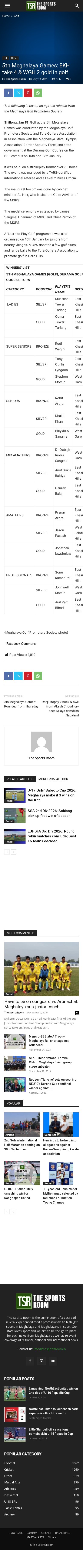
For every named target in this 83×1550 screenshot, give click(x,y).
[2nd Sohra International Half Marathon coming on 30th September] (22, 1124)
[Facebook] (8, 93)
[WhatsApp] (38, 93)
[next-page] (13, 852)
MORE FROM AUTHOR (53, 779)
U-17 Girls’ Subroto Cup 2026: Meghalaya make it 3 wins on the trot (52, 795)
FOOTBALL (16, 1533)
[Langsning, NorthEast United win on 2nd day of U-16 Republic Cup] (15, 1393)
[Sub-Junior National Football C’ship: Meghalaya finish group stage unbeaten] (15, 1063)
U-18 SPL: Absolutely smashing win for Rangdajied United (18, 1193)
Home (6, 16)
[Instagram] (41, 1361)
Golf (16, 16)
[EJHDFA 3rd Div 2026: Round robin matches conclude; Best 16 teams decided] (15, 836)
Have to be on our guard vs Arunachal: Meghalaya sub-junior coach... (41, 1004)
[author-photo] (41, 752)
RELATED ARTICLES (20, 779)
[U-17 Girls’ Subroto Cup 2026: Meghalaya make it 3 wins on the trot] (15, 795)
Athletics (10, 1134)
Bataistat (32, 1533)
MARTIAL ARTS (35, 1537)
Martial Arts (50, 1134)
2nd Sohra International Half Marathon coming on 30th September (22, 1145)
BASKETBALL (62, 1533)
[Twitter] (18, 93)
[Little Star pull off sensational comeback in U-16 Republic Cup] (15, 1434)
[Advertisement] (41, 62)
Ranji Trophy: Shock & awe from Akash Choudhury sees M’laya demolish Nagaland (60, 708)
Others (52, 1537)
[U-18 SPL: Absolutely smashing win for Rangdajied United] (22, 1173)
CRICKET (46, 1533)
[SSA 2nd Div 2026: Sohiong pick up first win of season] (15, 815)
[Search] (77, 6)
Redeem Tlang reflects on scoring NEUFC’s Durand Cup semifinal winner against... (52, 1084)
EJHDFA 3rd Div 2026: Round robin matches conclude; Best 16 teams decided (52, 836)
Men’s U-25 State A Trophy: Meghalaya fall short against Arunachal (49, 1041)
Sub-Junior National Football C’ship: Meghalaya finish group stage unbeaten (50, 1062)
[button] (7, 6)
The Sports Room (41, 758)
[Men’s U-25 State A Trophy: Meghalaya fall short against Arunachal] (15, 1041)
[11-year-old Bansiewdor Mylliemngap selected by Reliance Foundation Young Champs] (61, 1173)
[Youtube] (53, 1361)
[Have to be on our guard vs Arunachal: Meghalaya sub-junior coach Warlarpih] (41, 969)
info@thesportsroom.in (50, 1349)
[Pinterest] (28, 93)
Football (9, 800)
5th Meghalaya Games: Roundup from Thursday (21, 704)
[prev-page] (7, 852)
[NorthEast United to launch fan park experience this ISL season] (15, 1414)
